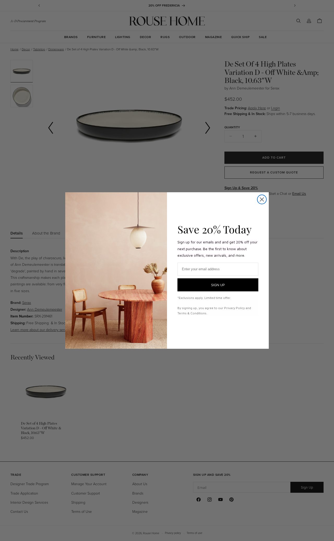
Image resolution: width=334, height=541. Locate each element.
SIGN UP (218, 284)
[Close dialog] (261, 199)
